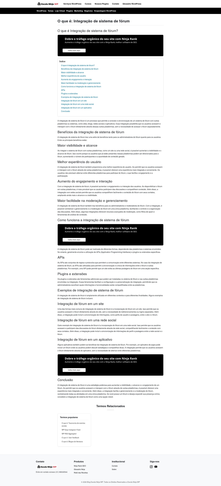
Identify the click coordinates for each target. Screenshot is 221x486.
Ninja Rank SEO (80, 466)
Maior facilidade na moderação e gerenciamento (80, 83)
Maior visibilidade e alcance (72, 72)
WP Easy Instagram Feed (71, 430)
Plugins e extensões (69, 93)
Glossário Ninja (79, 469)
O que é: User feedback (70, 437)
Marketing (78, 10)
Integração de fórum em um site (74, 100)
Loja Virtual (60, 10)
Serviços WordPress (72, 3)
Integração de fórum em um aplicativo (76, 107)
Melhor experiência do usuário (73, 76)
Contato (115, 3)
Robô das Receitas (81, 472)
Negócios (88, 10)
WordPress (41, 10)
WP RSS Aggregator (69, 433)
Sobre (114, 469)
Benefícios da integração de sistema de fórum (79, 68)
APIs (63, 90)
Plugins (69, 10)
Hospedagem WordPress (105, 10)
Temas (51, 10)
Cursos (88, 3)
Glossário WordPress (132, 3)
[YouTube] (155, 467)
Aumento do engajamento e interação (76, 79)
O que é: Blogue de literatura (72, 441)
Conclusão (65, 111)
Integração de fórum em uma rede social (77, 104)
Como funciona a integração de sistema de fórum (81, 86)
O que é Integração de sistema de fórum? (78, 65)
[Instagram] (151, 467)
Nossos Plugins (102, 3)
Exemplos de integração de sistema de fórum (79, 97)
